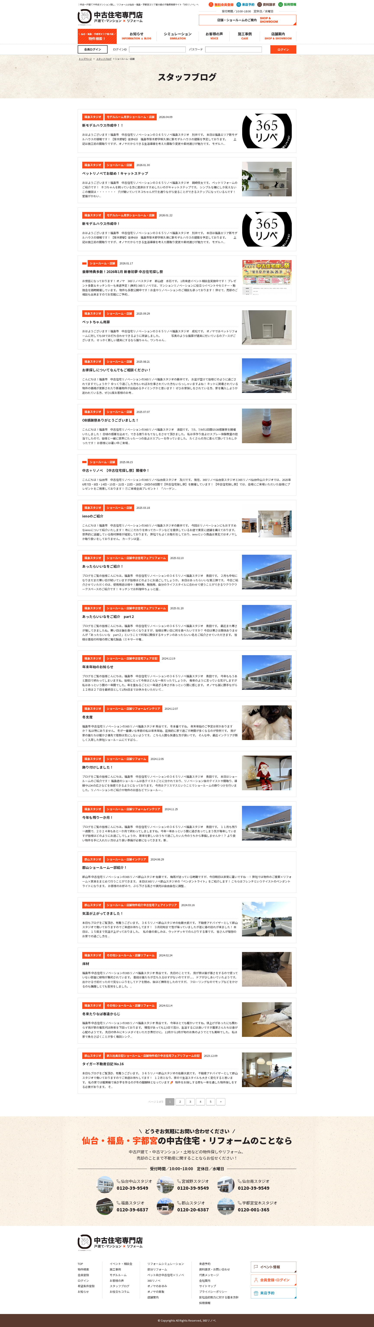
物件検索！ (97, 36)
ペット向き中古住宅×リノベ (165, 1275)
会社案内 (204, 1281)
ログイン (83, 1281)
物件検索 (83, 1269)
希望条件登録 (86, 1286)
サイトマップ (207, 1286)
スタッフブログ (119, 1286)
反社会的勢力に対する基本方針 (219, 1297)
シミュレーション (178, 36)
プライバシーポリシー (213, 1292)
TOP (80, 1264)
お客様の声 (214, 36)
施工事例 (245, 36)
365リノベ (153, 1281)
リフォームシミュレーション (165, 1264)
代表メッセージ (209, 1275)
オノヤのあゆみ (157, 1286)
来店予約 (204, 1264)
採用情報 (204, 1303)
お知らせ (136, 36)
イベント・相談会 (121, 1264)
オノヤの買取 (155, 1292)
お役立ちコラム (119, 1292)
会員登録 (83, 1275)
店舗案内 (278, 36)
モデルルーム (118, 1275)
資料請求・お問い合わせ (214, 1269)
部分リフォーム (157, 1269)
